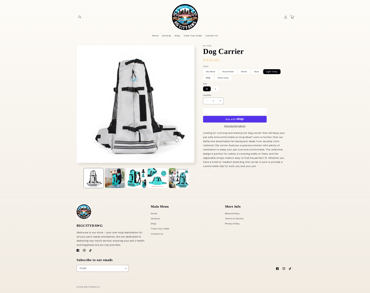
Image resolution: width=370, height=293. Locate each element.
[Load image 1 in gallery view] (93, 178)
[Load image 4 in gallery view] (157, 178)
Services (155, 218)
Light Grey (272, 71)
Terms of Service (234, 218)
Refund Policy (232, 213)
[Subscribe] (125, 268)
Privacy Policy (232, 223)
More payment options (235, 126)
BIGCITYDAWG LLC (92, 287)
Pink (208, 77)
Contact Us (157, 233)
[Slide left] (80, 178)
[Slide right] (192, 178)
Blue (258, 72)
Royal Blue (229, 72)
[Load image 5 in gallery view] (179, 178)
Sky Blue (212, 72)
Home (154, 213)
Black (245, 72)
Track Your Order (160, 228)
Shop (153, 223)
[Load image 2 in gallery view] (115, 178)
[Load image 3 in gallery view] (136, 178)
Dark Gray (225, 78)
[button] (80, 17)
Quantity (207, 95)
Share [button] (209, 175)
